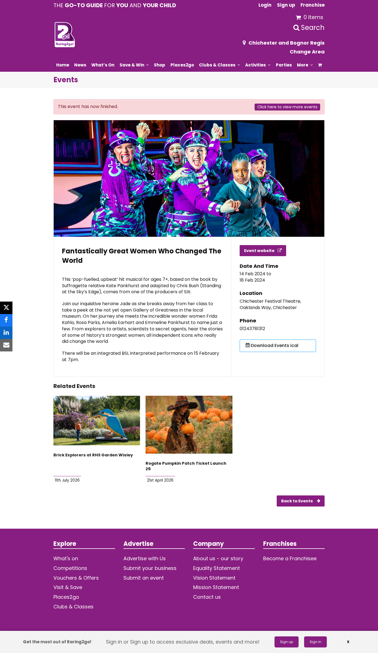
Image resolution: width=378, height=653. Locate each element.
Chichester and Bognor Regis (286, 42)
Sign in (315, 641)
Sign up (286, 641)
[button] (320, 65)
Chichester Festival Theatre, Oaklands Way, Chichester (270, 304)
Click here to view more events (287, 107)
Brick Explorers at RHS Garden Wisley (93, 455)
